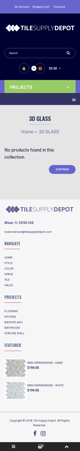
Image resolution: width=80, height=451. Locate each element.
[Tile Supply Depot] (40, 31)
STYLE (8, 263)
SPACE (8, 274)
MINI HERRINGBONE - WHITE (45, 385)
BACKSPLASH (13, 322)
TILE (7, 279)
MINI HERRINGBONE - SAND (45, 362)
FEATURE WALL (14, 333)
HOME (8, 257)
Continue (62, 169)
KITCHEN (10, 316)
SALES (8, 285)
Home (27, 131)
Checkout (59, 6)
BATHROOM (12, 327)
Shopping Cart (40, 6)
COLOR (9, 268)
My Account (22, 6)
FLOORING (11, 311)
